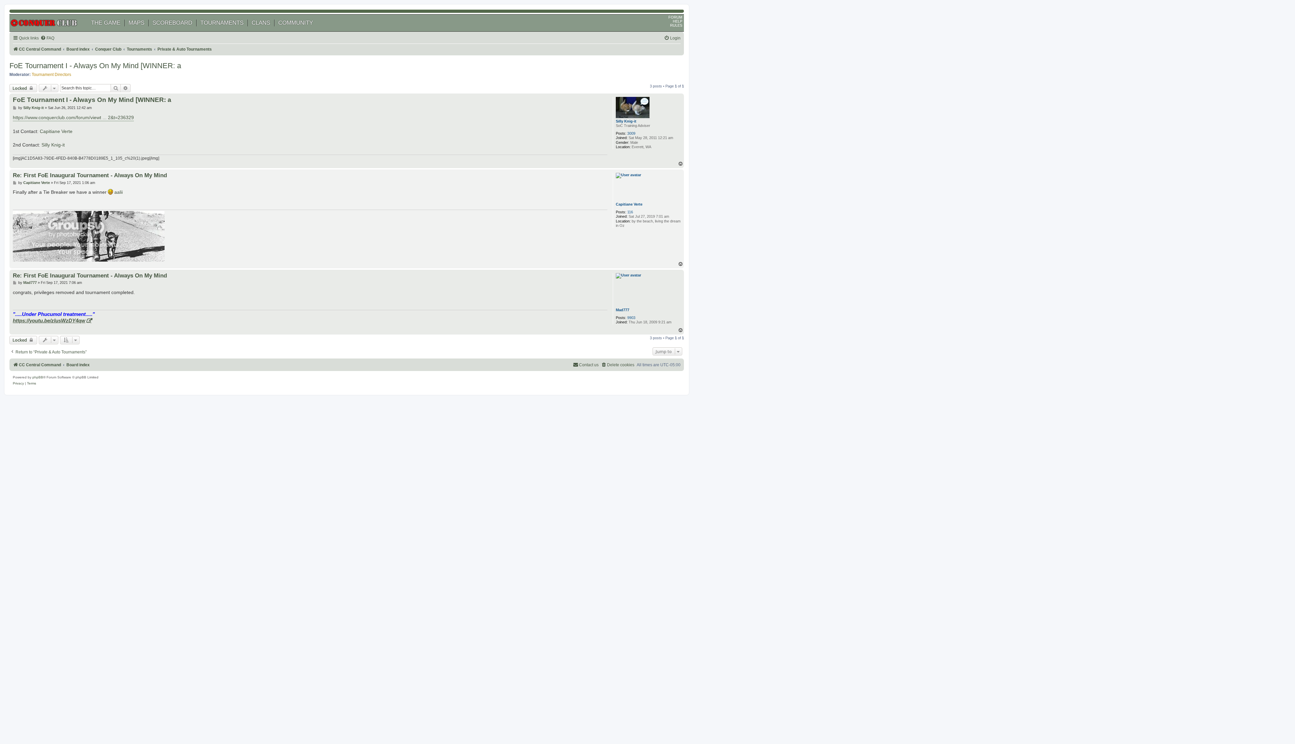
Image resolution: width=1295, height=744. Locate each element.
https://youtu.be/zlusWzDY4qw (49, 320)
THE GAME (105, 23)
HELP (677, 21)
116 (630, 212)
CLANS (261, 23)
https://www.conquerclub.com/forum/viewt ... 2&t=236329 (73, 117)
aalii (118, 192)
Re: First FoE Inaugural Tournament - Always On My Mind (90, 175)
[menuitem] (47, 38)
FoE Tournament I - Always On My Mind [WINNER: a (95, 65)
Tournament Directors (51, 74)
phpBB (37, 377)
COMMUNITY (295, 23)
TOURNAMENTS (221, 23)
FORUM (675, 17)
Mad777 (622, 310)
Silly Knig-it (626, 121)
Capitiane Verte (56, 131)
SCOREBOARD (172, 23)
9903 (631, 318)
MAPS (136, 23)
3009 (631, 133)
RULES (676, 25)
